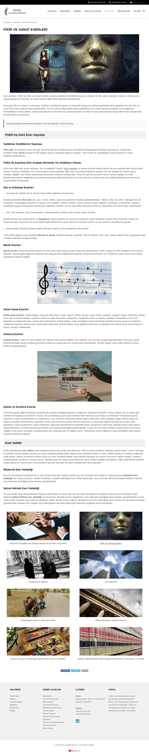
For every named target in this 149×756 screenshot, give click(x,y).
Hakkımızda (14, 696)
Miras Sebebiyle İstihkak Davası (110, 620)
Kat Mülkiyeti (111, 582)
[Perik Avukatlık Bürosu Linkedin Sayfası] (77, 721)
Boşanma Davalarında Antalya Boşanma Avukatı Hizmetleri (38, 543)
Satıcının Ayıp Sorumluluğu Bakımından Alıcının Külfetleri (38, 659)
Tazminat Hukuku (49, 725)
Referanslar (14, 708)
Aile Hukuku (47, 696)
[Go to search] (144, 10)
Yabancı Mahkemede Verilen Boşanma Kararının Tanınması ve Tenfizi (110, 659)
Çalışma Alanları (16, 702)
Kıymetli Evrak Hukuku (51, 716)
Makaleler (13, 705)
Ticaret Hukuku (48, 711)
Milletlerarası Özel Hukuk (52, 708)
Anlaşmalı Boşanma (38, 582)
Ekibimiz (13, 699)
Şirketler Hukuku (49, 713)
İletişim (12, 711)
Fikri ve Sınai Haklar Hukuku (54, 722)
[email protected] (139, 2)
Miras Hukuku (48, 702)
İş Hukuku (47, 719)
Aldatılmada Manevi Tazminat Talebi (38, 620)
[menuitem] (52, 11)
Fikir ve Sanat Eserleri (111, 543)
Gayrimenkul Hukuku (51, 705)
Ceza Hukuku (48, 728)
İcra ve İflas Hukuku (50, 699)
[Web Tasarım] (74, 751)
